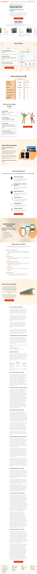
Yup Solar (20, 379)
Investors (13, 570)
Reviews (16, 1)
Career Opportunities (14, 569)
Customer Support (33, 566)
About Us (12, 1)
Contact (24, 1)
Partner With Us (14, 567)
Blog (21, 1)
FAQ (19, 1)
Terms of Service (33, 569)
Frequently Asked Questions (24, 568)
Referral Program (14, 566)
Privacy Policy (33, 568)
